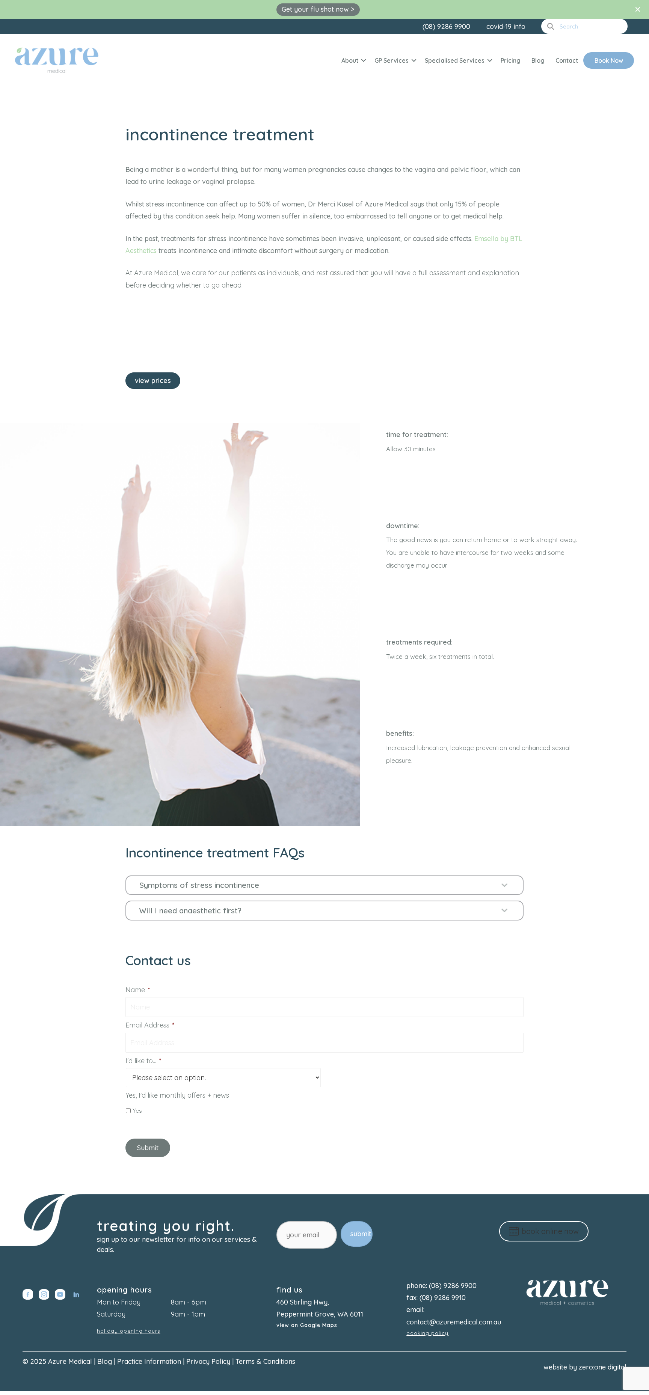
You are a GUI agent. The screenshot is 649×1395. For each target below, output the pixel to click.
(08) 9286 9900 (446, 26)
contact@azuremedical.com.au (453, 1322)
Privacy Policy (208, 1361)
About (349, 60)
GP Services (391, 60)
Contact (566, 60)
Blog (538, 60)
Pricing (511, 60)
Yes (137, 1110)
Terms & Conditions (265, 1361)
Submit (147, 1147)
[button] (363, 60)
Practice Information (149, 1361)
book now (609, 60)
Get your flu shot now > (318, 9)
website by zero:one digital (584, 1367)
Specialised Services (454, 60)
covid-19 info (505, 26)
